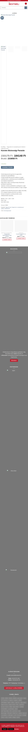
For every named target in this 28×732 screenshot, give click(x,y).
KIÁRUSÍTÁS (7, 208)
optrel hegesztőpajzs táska (6, 710)
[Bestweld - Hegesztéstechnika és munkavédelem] (14, 3)
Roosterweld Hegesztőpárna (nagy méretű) (7, 235)
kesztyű (2, 706)
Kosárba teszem (7, 167)
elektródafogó (3, 702)
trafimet (2, 717)
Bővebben (17, 729)
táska (6, 717)
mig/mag (21, 706)
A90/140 (14, 698)
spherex (20, 713)
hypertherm (21, 704)
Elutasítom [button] (11, 729)
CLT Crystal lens (4, 700)
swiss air (24, 713)
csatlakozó (11, 700)
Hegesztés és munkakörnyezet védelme (16, 146)
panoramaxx (15, 710)
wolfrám (18, 717)
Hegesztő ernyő (4, 148)
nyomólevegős (11, 708)
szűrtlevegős (10, 715)
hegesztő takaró (12, 704)
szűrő (15, 715)
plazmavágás (3, 713)
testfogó (24, 715)
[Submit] (25, 7)
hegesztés (17, 702)
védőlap (14, 717)
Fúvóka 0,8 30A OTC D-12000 (21, 235)
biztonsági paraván (7, 210)
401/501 (10, 698)
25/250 (6, 698)
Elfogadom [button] (5, 729)
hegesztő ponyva (4, 704)
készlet (7, 706)
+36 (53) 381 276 (16, 680)
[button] (2, 3)
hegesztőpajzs (23, 702)
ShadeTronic (15, 713)
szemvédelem (4, 715)
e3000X (20, 700)
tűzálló (10, 717)
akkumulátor (20, 698)
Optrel (16, 708)
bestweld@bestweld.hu (15, 675)
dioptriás (15, 700)
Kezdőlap (3, 146)
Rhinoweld (9, 713)
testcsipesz (19, 715)
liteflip (11, 706)
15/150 (2, 698)
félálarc (12, 702)
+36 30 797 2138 (16, 678)
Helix (17, 704)
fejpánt (9, 702)
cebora (24, 698)
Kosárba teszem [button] (7, 239)
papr (19, 710)
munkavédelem (4, 708)
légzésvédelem (16, 706)
